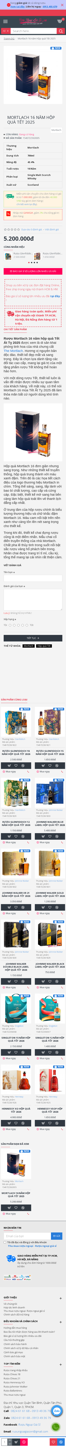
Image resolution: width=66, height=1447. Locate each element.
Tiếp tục (31, 638)
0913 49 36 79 (41, 1411)
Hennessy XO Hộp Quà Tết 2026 (16, 1110)
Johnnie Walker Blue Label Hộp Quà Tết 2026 (50, 823)
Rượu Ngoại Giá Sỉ (29, 1424)
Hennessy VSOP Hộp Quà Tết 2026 (50, 1110)
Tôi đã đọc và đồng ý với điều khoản (31, 1244)
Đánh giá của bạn (13, 586)
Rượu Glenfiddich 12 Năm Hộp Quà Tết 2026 (16, 823)
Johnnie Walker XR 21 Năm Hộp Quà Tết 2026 (16, 894)
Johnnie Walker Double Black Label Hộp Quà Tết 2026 (16, 967)
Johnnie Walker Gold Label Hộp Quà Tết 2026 (50, 894)
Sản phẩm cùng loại (14, 699)
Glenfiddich (20, 739)
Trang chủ (9, 38)
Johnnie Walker (56, 810)
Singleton (19, 1025)
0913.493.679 (50, 6)
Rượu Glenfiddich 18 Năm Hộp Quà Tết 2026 (23, 253)
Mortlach (28, 645)
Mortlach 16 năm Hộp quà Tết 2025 (16, 1195)
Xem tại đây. (17, 6)
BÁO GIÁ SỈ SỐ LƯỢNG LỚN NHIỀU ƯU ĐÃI (34, 271)
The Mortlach (13, 351)
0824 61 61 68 (20, 1411)
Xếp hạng (9, 619)
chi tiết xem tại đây (26, 204)
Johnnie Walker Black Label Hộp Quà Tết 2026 (50, 965)
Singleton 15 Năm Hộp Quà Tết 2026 (15, 1039)
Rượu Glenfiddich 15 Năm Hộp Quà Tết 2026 (52, 253)
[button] (29, 262)
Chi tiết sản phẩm (15, 329)
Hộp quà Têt (44, 645)
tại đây (55, 296)
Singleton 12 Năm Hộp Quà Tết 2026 (49, 1039)
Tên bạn (8, 572)
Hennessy (19, 1096)
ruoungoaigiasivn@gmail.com (30, 1431)
